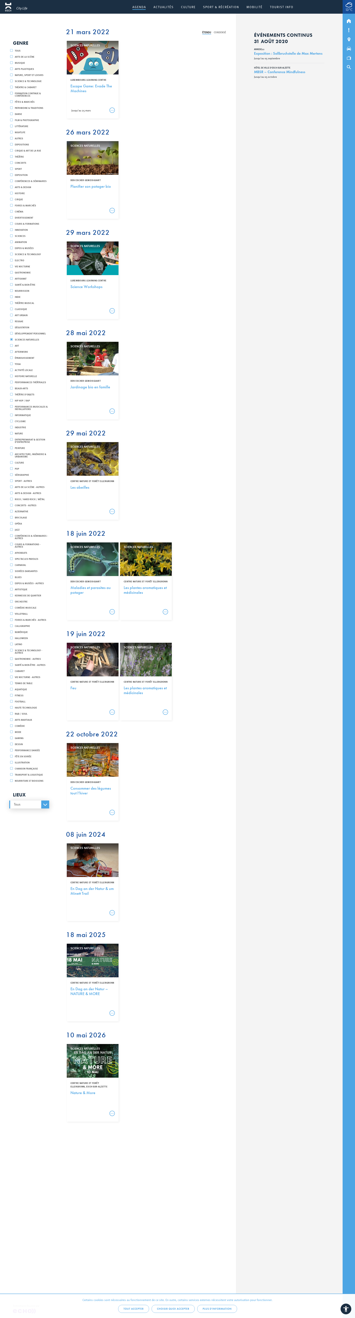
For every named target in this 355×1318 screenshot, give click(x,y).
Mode (18, 732)
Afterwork (21, 351)
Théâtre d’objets (24, 394)
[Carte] (349, 38)
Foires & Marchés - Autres (30, 619)
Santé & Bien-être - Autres (30, 665)
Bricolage (21, 517)
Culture (188, 7)
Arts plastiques (24, 69)
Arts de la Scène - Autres (30, 487)
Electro (19, 260)
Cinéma (19, 211)
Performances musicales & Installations (31, 408)
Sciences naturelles (27, 339)
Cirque (19, 199)
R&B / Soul (21, 713)
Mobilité (254, 7)
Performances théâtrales (30, 382)
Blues (18, 577)
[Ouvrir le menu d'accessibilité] (346, 1309)
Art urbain (21, 315)
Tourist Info (281, 7)
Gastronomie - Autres (28, 658)
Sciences (20, 236)
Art (17, 345)
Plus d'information (217, 1308)
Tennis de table (24, 683)
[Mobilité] (349, 47)
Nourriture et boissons (29, 780)
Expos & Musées (24, 248)
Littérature (21, 126)
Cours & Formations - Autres (27, 545)
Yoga (18, 364)
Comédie (20, 726)
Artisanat (20, 278)
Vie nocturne (22, 266)
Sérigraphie (22, 474)
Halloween (21, 638)
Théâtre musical (24, 303)
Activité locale (24, 370)
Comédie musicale (25, 607)
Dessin (19, 744)
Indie (18, 297)
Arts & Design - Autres (28, 493)
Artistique (21, 589)
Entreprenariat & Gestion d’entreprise (30, 441)
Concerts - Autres (25, 505)
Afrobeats (21, 552)
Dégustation (22, 327)
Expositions (22, 144)
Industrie (20, 427)
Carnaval (20, 565)
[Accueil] (349, 20)
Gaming (19, 738)
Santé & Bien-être (25, 284)
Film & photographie (27, 120)
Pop (17, 468)
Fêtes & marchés (25, 101)
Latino (18, 644)
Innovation (21, 229)
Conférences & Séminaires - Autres (31, 537)
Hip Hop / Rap (22, 400)
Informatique (23, 415)
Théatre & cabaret (25, 87)
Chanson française (26, 768)
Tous (18, 50)
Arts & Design (23, 187)
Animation (21, 242)
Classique (21, 309)
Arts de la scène (24, 56)
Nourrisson (22, 290)
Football (20, 701)
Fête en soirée (23, 756)
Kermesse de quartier (28, 595)
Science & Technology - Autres (28, 651)
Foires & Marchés (25, 205)
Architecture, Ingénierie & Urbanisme (30, 455)
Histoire (20, 193)
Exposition (21, 175)
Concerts (20, 162)
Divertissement (24, 217)
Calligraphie (22, 626)
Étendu (206, 32)
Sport (18, 169)
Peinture (20, 448)
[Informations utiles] (349, 29)
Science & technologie (28, 81)
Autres (19, 138)
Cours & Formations (27, 223)
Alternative (21, 511)
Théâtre (19, 156)
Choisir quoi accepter (173, 1308)
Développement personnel (30, 333)
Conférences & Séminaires (31, 181)
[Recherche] (349, 66)
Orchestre (21, 601)
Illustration (22, 762)
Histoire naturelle (26, 376)
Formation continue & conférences (28, 94)
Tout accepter (134, 1308)
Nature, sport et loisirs (29, 75)
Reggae (19, 321)
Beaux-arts (21, 388)
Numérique (21, 632)
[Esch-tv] (349, 57)
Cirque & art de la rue (28, 150)
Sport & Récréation (221, 7)
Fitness (19, 695)
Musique (20, 62)
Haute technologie (26, 707)
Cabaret (20, 671)
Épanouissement (24, 358)
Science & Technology (28, 254)
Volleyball (21, 613)
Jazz (17, 529)
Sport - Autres (23, 481)
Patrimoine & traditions (29, 108)
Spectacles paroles (26, 559)
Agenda (139, 7)
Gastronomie (23, 272)
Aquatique (21, 689)
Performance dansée (27, 750)
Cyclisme (20, 421)
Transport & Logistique (29, 774)
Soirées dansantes (26, 571)
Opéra (18, 523)
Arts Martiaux (23, 719)
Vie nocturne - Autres (27, 677)
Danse (18, 114)
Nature (19, 433)
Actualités (163, 7)
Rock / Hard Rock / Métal (30, 499)
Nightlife (20, 132)
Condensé (220, 32)
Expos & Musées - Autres (29, 583)
